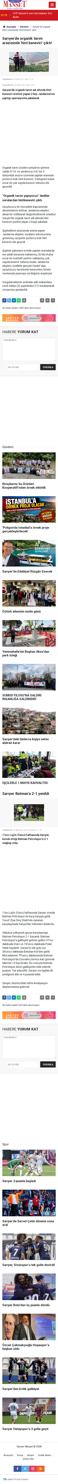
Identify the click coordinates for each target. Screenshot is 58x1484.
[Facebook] (4, 300)
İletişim (30, 1455)
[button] (42, 300)
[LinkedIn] (14, 300)
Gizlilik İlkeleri (44, 1455)
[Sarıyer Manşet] (15, 4)
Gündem (24, 27)
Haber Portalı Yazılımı (18, 1479)
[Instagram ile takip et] (33, 1469)
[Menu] (52, 5)
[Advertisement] (29, 131)
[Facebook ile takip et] (17, 1469)
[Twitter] (9, 300)
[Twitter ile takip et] (25, 1469)
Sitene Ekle (28, 1459)
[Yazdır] (24, 300)
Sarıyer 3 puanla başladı (25, 15)
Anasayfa (11, 27)
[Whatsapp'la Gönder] (19, 300)
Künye (20, 1455)
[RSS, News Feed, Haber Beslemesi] (41, 1469)
